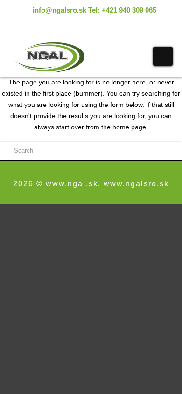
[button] (163, 56)
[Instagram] (97, 27)
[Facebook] (84, 27)
